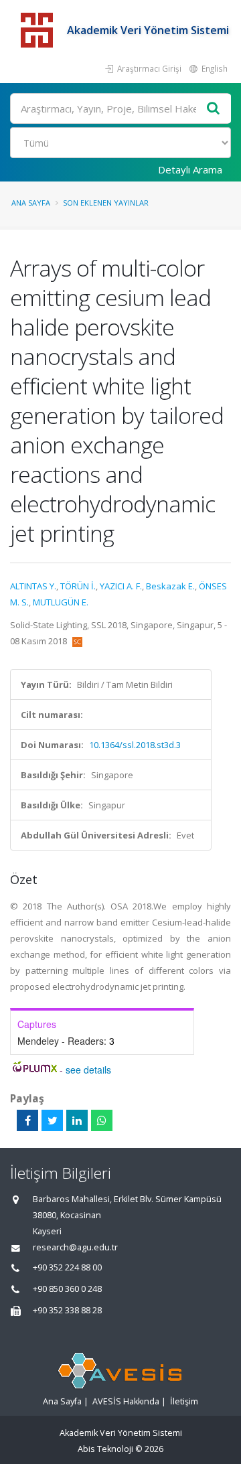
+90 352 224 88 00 (67, 1267)
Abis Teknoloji (105, 1449)
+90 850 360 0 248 (67, 1289)
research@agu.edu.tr (75, 1247)
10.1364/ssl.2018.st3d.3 (135, 745)
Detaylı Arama (190, 169)
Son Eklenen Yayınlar (106, 203)
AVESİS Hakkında (125, 1401)
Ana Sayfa (30, 203)
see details (88, 1069)
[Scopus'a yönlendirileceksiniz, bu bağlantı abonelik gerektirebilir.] (77, 641)
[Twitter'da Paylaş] (52, 1120)
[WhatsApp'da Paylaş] (101, 1120)
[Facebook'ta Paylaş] (27, 1120)
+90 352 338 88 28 (67, 1310)
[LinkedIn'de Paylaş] (77, 1120)
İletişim (184, 1401)
